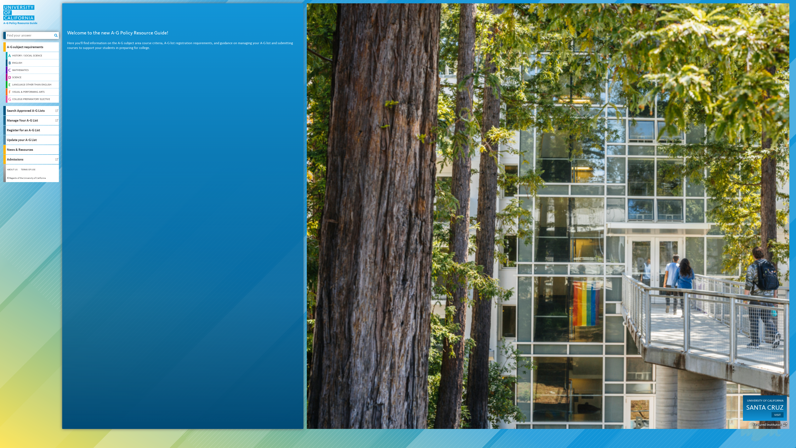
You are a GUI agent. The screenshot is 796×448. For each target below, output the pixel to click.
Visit (777, 415)
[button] (31, 47)
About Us (12, 169)
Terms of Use (28, 169)
